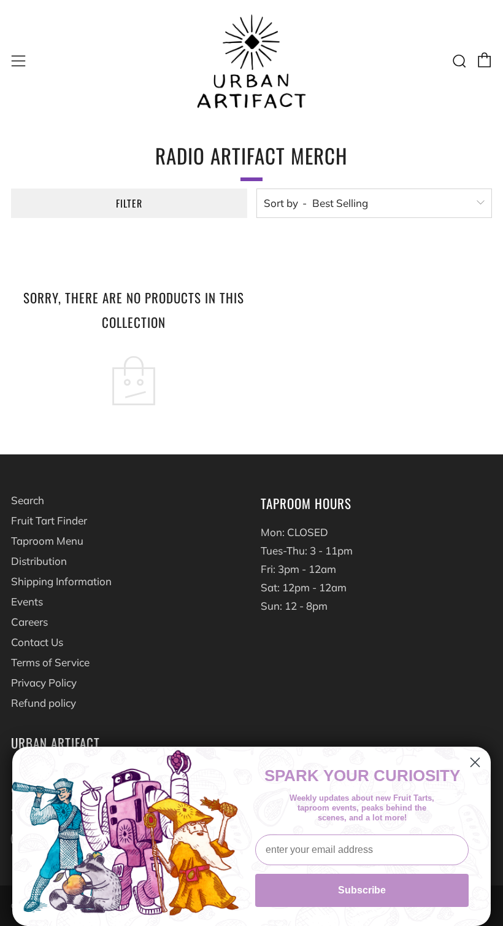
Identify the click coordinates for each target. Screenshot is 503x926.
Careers (29, 621)
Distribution (39, 560)
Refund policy (43, 702)
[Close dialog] (475, 762)
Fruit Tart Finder (49, 520)
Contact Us (37, 642)
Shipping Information (61, 581)
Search (27, 500)
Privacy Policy (44, 682)
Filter (129, 203)
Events (27, 601)
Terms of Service (50, 662)
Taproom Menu (47, 540)
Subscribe (362, 890)
